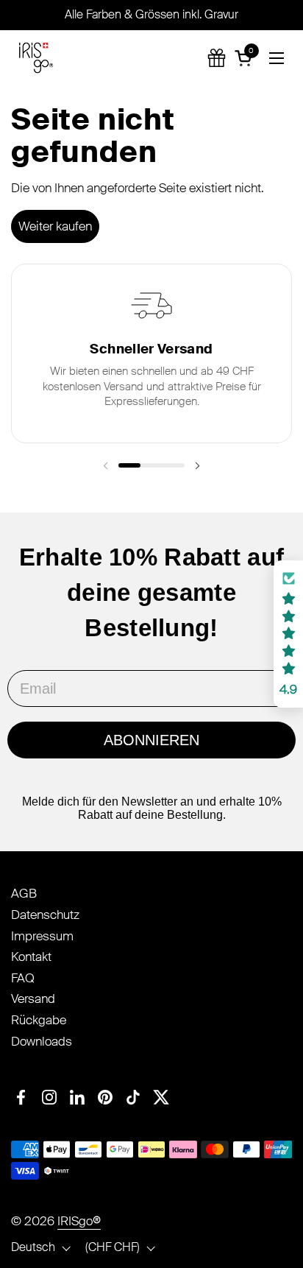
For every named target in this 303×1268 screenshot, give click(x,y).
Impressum (42, 936)
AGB (24, 893)
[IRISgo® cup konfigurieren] (216, 58)
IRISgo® (79, 1221)
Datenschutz (45, 914)
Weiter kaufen (55, 226)
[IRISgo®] (36, 58)
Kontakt (31, 956)
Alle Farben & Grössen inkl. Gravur (151, 14)
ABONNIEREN (151, 740)
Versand (33, 998)
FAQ (23, 978)
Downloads (41, 1041)
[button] (246, 58)
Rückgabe (38, 1020)
